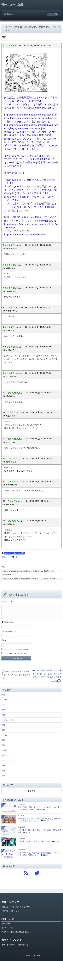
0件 (5, 37)
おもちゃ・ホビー (8, 720)
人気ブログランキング (10, 911)
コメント (7, 557)
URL (5, 640)
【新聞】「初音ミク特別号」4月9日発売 (34, 841)
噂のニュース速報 (12, 4)
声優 (3, 715)
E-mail (6, 631)
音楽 (3, 745)
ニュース (5, 700)
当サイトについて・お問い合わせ (14, 945)
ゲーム (4, 735)
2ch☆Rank (5, 924)
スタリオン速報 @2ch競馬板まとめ (15, 932)
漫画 (3, 710)
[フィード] (26, 872)
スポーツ (5, 755)
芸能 (3, 740)
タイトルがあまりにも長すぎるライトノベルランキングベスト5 (16, 674)
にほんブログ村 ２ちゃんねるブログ (16, 907)
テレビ (4, 750)
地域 (3, 771)
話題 (3, 695)
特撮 (3, 725)
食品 (3, 765)
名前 (5, 622)
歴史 (3, 775)
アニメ (4, 705)
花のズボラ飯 (19, 553)
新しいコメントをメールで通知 (16, 650)
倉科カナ (8, 553)
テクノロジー (6, 760)
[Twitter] (37, 872)
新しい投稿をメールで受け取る (16, 653)
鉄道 (3, 730)
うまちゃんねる (7, 928)
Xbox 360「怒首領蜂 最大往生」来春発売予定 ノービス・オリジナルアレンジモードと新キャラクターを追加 (47, 675)
